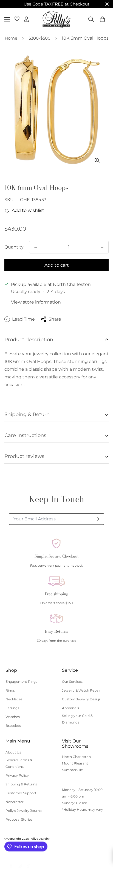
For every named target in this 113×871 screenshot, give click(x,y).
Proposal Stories (18, 819)
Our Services (72, 681)
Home (11, 38)
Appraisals (70, 708)
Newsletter (14, 802)
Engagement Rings (21, 681)
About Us (13, 752)
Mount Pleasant (75, 763)
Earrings (12, 708)
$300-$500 (39, 38)
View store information (36, 302)
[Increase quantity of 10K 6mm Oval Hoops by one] (102, 247)
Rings (10, 690)
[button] (102, 19)
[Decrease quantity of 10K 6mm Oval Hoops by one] (35, 247)
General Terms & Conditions (18, 763)
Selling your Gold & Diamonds (77, 719)
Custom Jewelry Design (81, 699)
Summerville (72, 770)
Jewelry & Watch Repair (81, 690)
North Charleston (76, 757)
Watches (12, 717)
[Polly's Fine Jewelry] (56, 19)
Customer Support (20, 793)
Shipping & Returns (21, 784)
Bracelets (13, 725)
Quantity (14, 247)
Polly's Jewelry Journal (24, 811)
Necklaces (13, 699)
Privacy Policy (17, 775)
